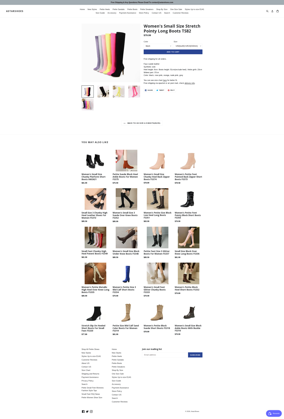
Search (167, 13)
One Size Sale (176, 9)
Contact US (156, 13)
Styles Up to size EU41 (194, 9)
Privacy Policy (88, 381)
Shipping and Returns (90, 374)
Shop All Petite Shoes (90, 349)
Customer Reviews (180, 13)
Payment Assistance (127, 13)
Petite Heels (105, 9)
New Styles (92, 9)
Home (82, 9)
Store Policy (144, 13)
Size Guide (100, 13)
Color (146, 42)
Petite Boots (132, 9)
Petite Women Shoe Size (92, 397)
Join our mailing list (152, 349)
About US (85, 363)
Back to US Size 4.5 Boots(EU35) (143, 123)
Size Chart (86, 370)
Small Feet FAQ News (91, 394)
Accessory (111, 13)
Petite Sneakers (146, 9)
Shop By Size (161, 9)
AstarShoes (14, 11)
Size (175, 42)
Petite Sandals (119, 9)
